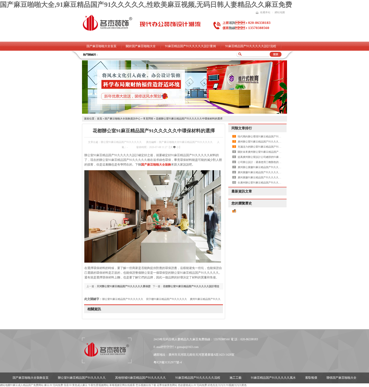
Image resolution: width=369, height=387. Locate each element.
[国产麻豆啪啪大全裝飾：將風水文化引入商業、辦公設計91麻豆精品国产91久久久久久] (184, 112)
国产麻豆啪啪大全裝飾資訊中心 (123, 118)
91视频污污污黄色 (236, 385)
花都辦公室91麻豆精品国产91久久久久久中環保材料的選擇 (189, 118)
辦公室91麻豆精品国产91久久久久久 (122, 299)
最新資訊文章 (241, 191)
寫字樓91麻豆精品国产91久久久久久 (166, 299)
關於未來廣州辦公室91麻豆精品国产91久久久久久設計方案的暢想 (275, 151)
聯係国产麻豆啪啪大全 (341, 377)
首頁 (99, 118)
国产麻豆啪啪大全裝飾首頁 (30, 377)
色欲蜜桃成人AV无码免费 (192, 385)
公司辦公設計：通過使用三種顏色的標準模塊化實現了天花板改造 (275, 162)
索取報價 (311, 377)
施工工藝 (236, 377)
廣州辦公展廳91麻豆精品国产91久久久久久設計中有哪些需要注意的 (276, 167)
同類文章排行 (241, 128)
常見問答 (148, 118)
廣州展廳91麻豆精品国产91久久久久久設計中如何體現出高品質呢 (275, 177)
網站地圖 (280, 12)
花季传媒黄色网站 (167, 385)
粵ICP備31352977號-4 (168, 362)
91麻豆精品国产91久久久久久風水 (273, 377)
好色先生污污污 (217, 385)
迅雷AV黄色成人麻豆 (76, 385)
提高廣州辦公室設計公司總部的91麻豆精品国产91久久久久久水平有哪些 (279, 157)
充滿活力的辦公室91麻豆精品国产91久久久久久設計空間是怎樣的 (275, 146)
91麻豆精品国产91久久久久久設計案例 (190, 46)
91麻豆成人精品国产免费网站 (27, 385)
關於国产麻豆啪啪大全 (141, 46)
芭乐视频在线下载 (146, 385)
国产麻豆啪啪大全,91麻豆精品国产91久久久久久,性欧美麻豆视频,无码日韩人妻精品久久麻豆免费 (146, 4)
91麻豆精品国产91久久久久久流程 (197, 377)
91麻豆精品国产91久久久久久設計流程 (250, 46)
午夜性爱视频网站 (98, 385)
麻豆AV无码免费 (53, 385)
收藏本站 (265, 12)
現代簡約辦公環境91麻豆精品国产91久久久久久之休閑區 (270, 136)
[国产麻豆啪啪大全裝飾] (107, 30)
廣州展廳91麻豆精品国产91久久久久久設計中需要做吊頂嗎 (271, 172)
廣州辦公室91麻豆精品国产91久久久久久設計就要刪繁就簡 (271, 141)
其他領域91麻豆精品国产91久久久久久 (140, 377)
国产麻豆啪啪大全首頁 (101, 46)
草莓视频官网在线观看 (122, 385)
